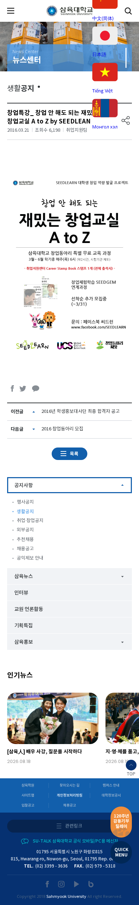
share (126, 120)
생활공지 (25, 512)
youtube (76, 884)
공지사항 (23, 485)
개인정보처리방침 (69, 795)
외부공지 (25, 530)
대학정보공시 (111, 795)
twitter (23, 388)
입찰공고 (27, 805)
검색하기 (128, 11)
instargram (61, 884)
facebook (12, 388)
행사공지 (25, 502)
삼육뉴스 (23, 576)
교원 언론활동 (28, 609)
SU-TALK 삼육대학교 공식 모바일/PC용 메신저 (75, 841)
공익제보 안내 (30, 558)
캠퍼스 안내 (111, 785)
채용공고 (25, 549)
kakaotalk (35, 388)
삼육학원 (27, 785)
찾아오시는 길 (69, 785)
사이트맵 (27, 795)
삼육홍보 (23, 642)
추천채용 (25, 539)
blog (91, 884)
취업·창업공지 (30, 521)
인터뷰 (21, 593)
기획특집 (23, 626)
